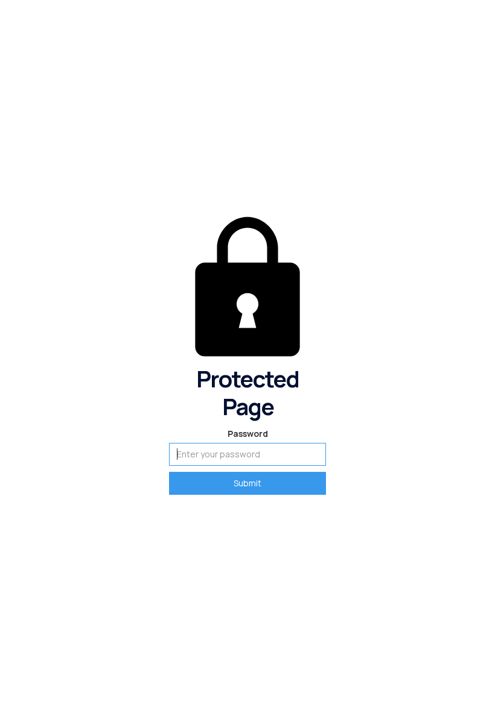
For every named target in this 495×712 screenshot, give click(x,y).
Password (248, 433)
